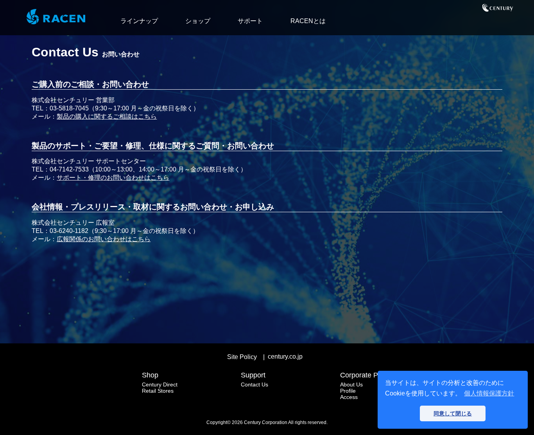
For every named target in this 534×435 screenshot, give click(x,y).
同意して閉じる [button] (453, 413)
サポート (250, 21)
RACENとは (308, 21)
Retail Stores (158, 391)
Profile (348, 391)
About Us (351, 384)
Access (349, 397)
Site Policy (242, 357)
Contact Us (254, 384)
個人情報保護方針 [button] (489, 393)
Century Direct (159, 384)
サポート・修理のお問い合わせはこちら (113, 177)
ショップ (197, 21)
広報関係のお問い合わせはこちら (104, 239)
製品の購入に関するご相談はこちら (107, 116)
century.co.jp (285, 356)
